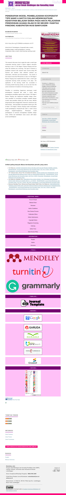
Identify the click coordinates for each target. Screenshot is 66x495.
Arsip (13, 8)
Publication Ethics (33, 214)
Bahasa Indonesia (9, 459)
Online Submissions (33, 217)
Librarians (33, 245)
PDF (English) (47, 63)
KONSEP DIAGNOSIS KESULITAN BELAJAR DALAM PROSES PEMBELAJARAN (36, 168)
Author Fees (33, 228)
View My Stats (16, 399)
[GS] (33, 318)
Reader (33, 239)
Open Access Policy (33, 231)
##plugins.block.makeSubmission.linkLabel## (21, 446)
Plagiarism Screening (33, 223)
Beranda (8, 8)
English (7, 457)
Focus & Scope (33, 199)
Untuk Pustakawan (9, 439)
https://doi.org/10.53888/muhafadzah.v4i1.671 (20, 43)
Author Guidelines (33, 208)
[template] (33, 303)
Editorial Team (33, 202)
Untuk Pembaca (9, 434)
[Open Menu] (5, 1)
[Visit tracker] (6, 402)
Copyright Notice (33, 220)
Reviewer (33, 205)
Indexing (33, 226)
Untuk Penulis (8, 437)
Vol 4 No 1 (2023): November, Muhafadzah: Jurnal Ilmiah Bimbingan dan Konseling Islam (31, 9)
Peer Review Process (33, 211)
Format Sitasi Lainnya (48, 107)
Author (33, 242)
